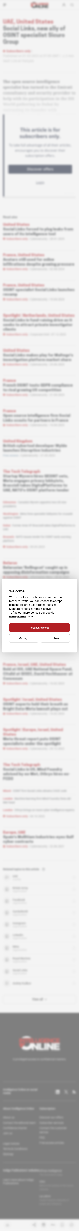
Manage (24, 638)
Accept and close (39, 627)
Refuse (55, 638)
